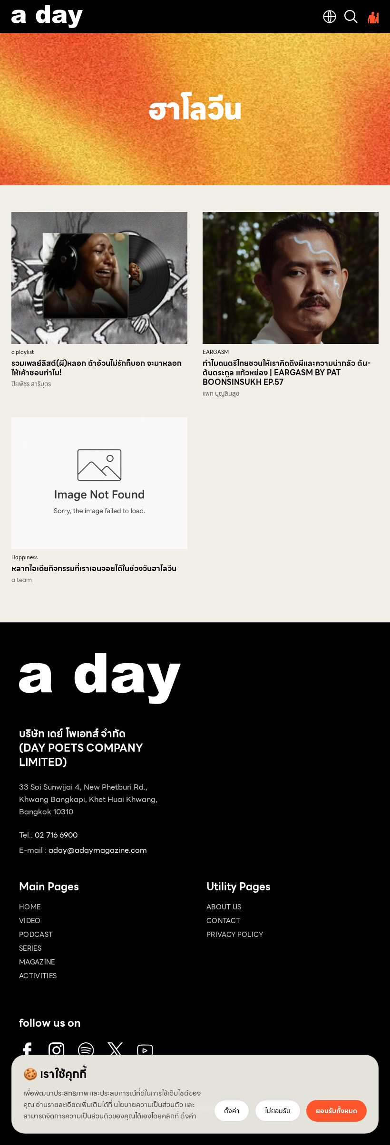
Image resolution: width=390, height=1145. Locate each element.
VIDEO (30, 921)
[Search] (351, 16)
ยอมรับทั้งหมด (336, 1111)
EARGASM (216, 352)
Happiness (24, 557)
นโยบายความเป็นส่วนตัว (148, 1104)
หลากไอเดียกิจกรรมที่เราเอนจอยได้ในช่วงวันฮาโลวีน (93, 568)
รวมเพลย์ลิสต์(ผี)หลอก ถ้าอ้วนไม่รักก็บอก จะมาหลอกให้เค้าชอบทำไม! (96, 368)
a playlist (22, 352)
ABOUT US (224, 907)
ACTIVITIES (38, 976)
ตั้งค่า (188, 1116)
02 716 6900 (56, 835)
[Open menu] (372, 16)
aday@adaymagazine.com (98, 850)
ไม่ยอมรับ (278, 1111)
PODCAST (36, 934)
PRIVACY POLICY (234, 934)
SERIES (30, 948)
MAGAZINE (37, 962)
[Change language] (329, 17)
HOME (29, 907)
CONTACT (223, 921)
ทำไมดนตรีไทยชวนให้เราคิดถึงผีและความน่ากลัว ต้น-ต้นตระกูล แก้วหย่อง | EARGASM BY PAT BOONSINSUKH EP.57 (286, 372)
